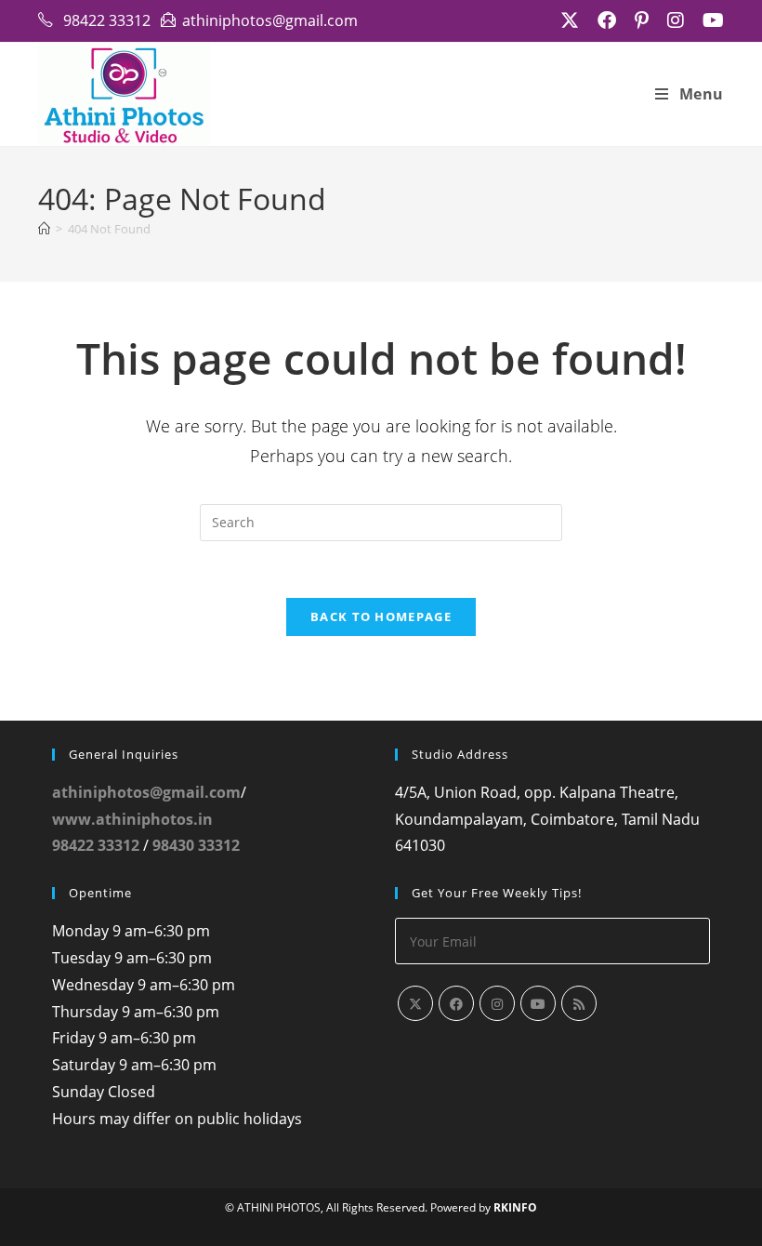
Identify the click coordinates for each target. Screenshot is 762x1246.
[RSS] (579, 1003)
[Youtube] (538, 1003)
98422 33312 (95, 845)
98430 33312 (196, 845)
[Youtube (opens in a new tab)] (708, 20)
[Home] (44, 228)
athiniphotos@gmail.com (146, 792)
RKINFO (515, 1207)
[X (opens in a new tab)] (569, 20)
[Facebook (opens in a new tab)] (606, 20)
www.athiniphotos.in (132, 819)
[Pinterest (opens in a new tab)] (641, 20)
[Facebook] (456, 1003)
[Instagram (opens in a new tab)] (675, 20)
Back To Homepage (381, 616)
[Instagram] (497, 1003)
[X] (415, 1003)
